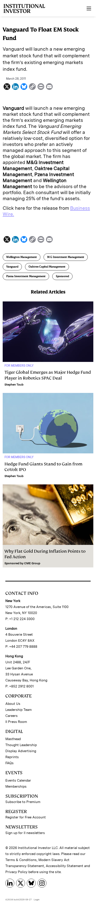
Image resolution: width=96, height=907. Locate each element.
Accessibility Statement (64, 866)
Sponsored (62, 276)
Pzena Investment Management (26, 276)
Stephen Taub (13, 384)
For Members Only (18, 365)
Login (37, 899)
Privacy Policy (16, 872)
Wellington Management (21, 257)
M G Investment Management (65, 257)
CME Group (32, 563)
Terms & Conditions (21, 860)
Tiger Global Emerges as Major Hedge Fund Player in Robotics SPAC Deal (47, 375)
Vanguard (12, 266)
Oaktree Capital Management (47, 266)
